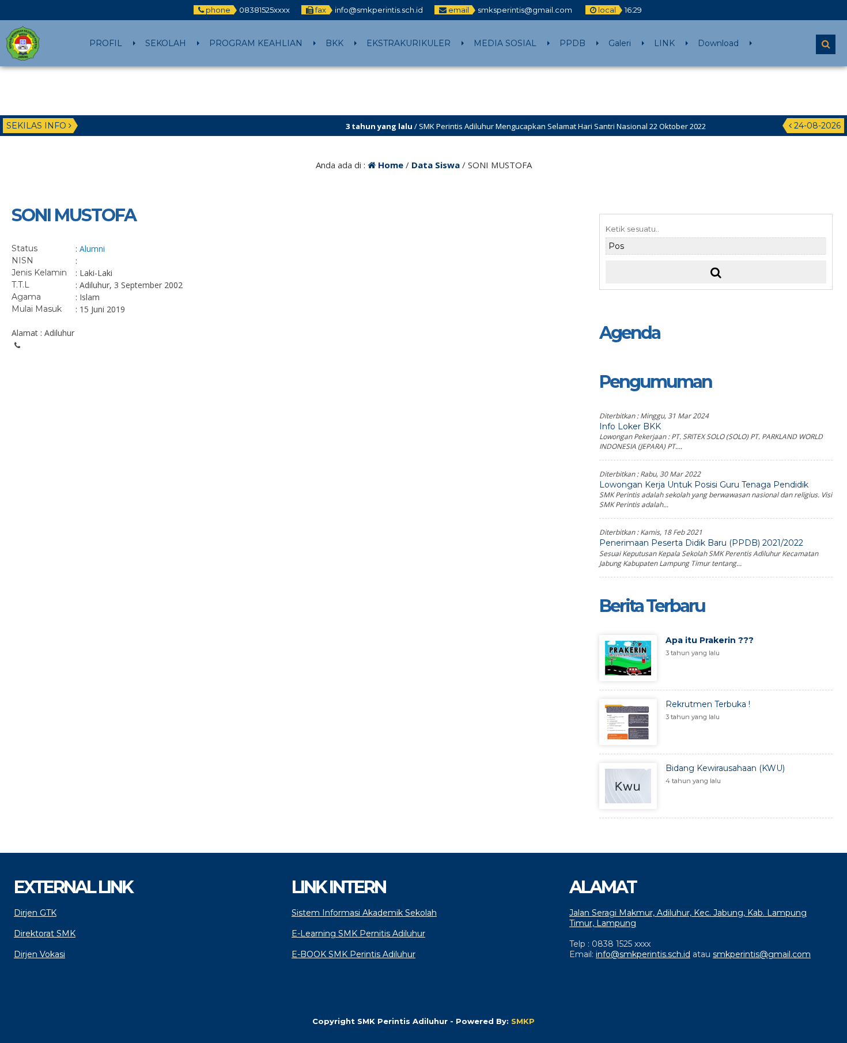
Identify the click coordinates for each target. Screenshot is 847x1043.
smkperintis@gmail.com (762, 954)
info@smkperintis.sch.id (643, 954)
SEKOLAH (165, 43)
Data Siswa (435, 165)
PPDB (572, 43)
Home (389, 165)
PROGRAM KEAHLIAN (255, 43)
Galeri (619, 43)
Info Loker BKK (630, 426)
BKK (334, 43)
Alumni (92, 248)
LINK (664, 43)
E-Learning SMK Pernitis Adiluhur (358, 933)
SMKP (523, 1021)
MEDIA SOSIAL (505, 43)
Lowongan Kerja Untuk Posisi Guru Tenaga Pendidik (703, 484)
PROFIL (105, 43)
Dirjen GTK (35, 913)
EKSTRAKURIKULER (408, 43)
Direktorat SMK (44, 933)
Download (718, 43)
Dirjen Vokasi (39, 954)
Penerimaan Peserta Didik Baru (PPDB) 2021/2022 (701, 543)
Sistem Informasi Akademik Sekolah (364, 913)
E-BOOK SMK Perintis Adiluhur (353, 954)
